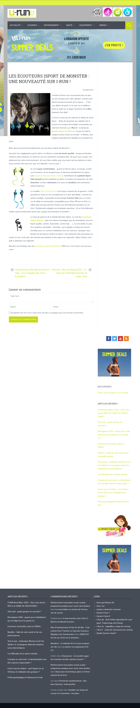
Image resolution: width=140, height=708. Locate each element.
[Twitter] (114, 338)
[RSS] (126, 338)
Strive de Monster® (48, 191)
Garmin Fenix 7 (103, 613)
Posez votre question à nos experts (113, 393)
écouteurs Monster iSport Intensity (49, 176)
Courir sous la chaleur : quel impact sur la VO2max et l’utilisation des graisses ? (113, 492)
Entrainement (51, 25)
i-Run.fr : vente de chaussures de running (114, 630)
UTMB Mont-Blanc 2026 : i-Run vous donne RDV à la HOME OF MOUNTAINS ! (113, 413)
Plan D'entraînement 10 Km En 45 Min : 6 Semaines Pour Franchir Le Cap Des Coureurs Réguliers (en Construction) (70, 630)
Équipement (85, 25)
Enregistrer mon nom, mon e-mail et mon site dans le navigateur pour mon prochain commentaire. (47, 313)
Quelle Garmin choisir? (106, 633)
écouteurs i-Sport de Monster (47, 246)
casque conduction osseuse (109, 609)
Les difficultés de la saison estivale (113, 474)
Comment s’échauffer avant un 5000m (24, 626)
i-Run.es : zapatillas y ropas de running (113, 626)
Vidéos (102, 25)
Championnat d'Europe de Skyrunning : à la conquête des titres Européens (32, 273)
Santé (69, 25)
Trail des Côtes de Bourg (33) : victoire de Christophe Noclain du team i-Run (69, 273)
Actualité (15, 25)
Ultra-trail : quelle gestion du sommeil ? (24, 611)
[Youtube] (120, 338)
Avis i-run (101, 606)
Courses (32, 25)
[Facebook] (108, 338)
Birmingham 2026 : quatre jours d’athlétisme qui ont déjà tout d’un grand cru (114, 434)
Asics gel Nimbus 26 (105, 602)
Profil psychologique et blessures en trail (25, 677)
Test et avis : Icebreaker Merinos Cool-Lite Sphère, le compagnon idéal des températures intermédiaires (114, 465)
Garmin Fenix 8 (103, 616)
